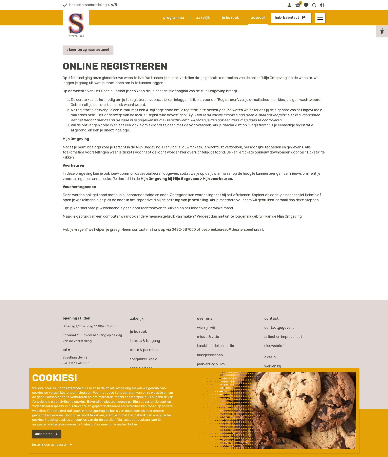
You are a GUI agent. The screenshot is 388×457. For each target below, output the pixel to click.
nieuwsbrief (274, 346)
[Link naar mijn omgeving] (289, 5)
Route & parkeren (144, 350)
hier (135, 424)
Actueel (258, 17)
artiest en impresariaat (283, 336)
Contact (271, 318)
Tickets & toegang (145, 341)
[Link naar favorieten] (306, 5)
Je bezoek (230, 17)
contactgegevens (279, 327)
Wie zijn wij (206, 327)
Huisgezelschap (210, 355)
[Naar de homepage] (76, 25)
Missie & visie (208, 336)
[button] (314, 5)
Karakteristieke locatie (215, 346)
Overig (270, 357)
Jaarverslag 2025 (211, 364)
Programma (173, 17)
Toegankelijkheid (143, 359)
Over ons (204, 318)
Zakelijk (203, 17)
